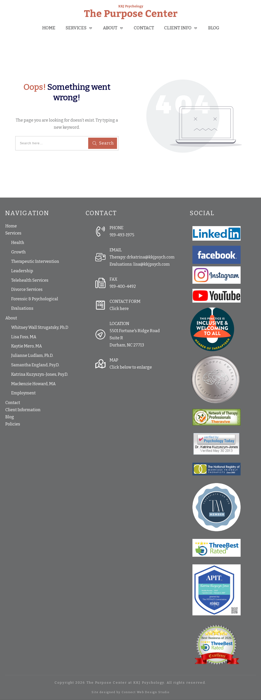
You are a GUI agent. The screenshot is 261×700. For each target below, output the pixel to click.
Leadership (22, 270)
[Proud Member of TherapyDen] (212, 329)
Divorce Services (27, 289)
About (11, 318)
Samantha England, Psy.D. (35, 364)
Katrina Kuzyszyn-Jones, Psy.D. (39, 374)
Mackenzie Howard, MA (33, 383)
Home (11, 226)
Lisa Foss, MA (23, 336)
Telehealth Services (29, 280)
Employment (23, 393)
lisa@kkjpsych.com (151, 264)
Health (17, 242)
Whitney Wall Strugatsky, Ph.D (39, 327)
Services (13, 233)
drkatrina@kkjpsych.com (151, 257)
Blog (9, 416)
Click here (119, 308)
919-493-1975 (122, 234)
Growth (18, 252)
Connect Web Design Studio (145, 692)
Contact (12, 402)
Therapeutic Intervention (35, 261)
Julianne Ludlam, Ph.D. (32, 355)
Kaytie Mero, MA (26, 346)
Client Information (23, 409)
